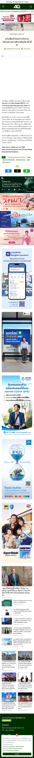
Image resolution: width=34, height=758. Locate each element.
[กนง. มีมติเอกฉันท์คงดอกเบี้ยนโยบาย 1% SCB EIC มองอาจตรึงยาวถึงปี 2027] (7, 612)
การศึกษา (29, 157)
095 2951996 (9, 730)
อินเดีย (28, 160)
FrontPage (13, 34)
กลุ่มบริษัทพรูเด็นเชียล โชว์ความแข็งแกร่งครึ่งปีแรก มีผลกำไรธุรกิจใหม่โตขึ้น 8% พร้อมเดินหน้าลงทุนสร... (16, 591)
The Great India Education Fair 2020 (16, 157)
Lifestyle (21, 34)
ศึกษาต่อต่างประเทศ (20, 160)
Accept (17, 754)
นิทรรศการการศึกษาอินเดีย (8, 160)
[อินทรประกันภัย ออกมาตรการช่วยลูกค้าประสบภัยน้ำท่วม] (7, 603)
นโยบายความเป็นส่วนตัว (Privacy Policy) (13, 746)
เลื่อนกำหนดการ (6, 162)
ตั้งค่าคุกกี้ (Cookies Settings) (11, 750)
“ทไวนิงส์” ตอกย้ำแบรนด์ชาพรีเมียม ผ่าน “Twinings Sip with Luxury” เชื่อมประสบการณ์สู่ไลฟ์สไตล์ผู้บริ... (9, 665)
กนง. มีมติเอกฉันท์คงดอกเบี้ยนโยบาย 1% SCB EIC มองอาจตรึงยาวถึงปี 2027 (22, 611)
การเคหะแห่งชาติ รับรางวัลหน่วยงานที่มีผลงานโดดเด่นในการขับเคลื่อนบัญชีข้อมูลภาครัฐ (22, 620)
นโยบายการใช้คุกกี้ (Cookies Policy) (12, 748)
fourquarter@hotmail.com (15, 728)
